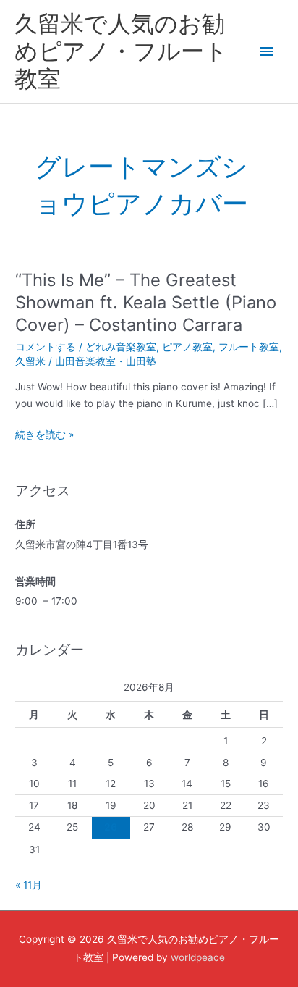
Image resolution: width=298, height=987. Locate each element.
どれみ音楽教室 (120, 347)
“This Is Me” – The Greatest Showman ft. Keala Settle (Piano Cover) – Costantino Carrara (145, 302)
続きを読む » (44, 435)
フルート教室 (248, 347)
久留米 (30, 361)
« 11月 (28, 885)
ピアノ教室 (187, 347)
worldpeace (198, 957)
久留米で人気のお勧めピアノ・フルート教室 (121, 51)
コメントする (45, 347)
